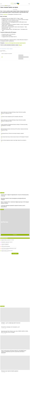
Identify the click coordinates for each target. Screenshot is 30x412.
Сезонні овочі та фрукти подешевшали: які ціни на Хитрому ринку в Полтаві (15, 195)
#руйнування (11, 48)
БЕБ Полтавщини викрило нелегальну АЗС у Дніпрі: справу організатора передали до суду (14, 129)
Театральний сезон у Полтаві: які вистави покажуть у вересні (12, 133)
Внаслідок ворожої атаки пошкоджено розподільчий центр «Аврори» (13, 199)
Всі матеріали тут (15, 234)
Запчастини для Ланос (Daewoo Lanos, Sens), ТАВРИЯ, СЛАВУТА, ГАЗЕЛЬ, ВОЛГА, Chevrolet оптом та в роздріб (14, 332)
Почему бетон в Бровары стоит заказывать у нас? (10, 327)
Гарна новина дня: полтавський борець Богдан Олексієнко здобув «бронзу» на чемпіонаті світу (13, 113)
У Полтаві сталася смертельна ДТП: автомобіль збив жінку (12, 116)
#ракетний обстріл (4, 48)
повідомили (5, 14)
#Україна (8, 48)
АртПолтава (4, 222)
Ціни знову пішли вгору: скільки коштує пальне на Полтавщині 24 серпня (14, 136)
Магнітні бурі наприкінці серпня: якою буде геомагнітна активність (13, 140)
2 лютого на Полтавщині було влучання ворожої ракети (15, 42)
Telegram (20, 44)
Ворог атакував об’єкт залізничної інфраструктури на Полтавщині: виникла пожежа (15, 202)
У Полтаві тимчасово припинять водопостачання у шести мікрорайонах (13, 206)
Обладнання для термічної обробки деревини (9, 371)
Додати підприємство (15, 253)
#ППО (1, 48)
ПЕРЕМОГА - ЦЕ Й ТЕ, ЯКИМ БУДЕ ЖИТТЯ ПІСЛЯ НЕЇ (10, 323)
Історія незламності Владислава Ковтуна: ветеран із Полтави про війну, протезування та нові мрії (14, 125)
